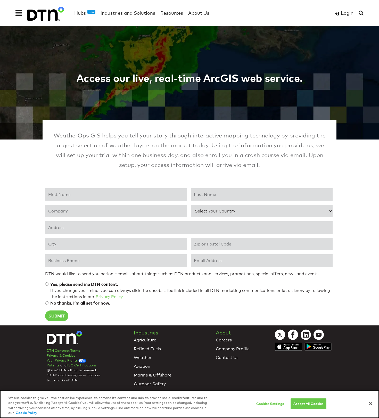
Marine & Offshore (152, 375)
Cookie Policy (26, 413)
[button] (19, 13)
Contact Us (227, 357)
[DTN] (64, 339)
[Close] (370, 403)
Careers (224, 340)
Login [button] (347, 13)
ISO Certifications (81, 365)
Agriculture (145, 340)
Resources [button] (171, 13)
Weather (143, 357)
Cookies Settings (270, 403)
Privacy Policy (109, 296)
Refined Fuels (147, 348)
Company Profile (233, 348)
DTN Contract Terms (63, 350)
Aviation (142, 366)
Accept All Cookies (308, 403)
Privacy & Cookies (61, 355)
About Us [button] (198, 13)
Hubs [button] (84, 13)
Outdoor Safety (150, 383)
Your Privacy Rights (62, 360)
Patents (53, 365)
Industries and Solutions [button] (128, 13)
